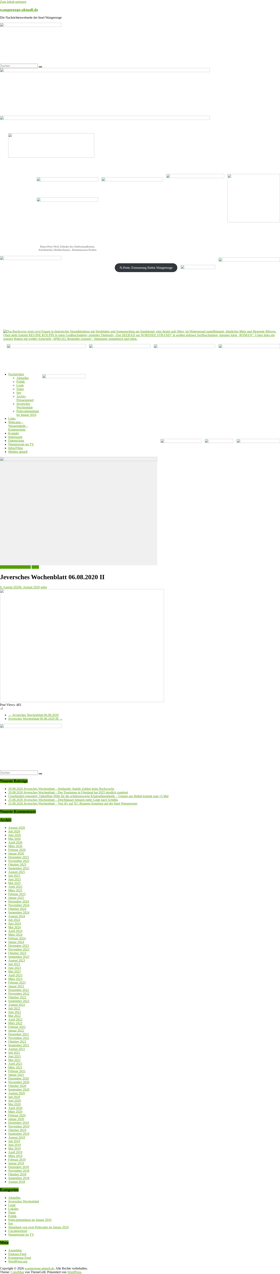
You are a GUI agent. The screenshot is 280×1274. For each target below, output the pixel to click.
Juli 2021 (14, 1052)
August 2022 (16, 1004)
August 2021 (16, 1049)
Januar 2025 (16, 897)
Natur (20, 389)
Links (12, 418)
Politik (20, 381)
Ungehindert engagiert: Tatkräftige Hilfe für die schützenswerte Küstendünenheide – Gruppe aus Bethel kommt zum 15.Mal (88, 796)
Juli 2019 (14, 1141)
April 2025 (15, 886)
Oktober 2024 (17, 909)
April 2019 (15, 1152)
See (18, 392)
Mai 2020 (14, 1104)
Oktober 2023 (17, 953)
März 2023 (15, 979)
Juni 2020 (14, 1100)
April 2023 (15, 975)
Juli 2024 (14, 920)
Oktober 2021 (17, 1041)
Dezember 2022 (18, 990)
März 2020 (15, 1111)
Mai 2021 (14, 1060)
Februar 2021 (17, 1071)
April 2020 (15, 1108)
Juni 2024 (14, 923)
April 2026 (15, 842)
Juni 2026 (14, 835)
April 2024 (15, 931)
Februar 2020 (17, 1115)
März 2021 (15, 1067)
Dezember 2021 (18, 1034)
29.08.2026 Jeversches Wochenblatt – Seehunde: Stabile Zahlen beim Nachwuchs (61, 788)
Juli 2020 (14, 1097)
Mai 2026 (14, 838)
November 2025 (18, 861)
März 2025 (15, 890)
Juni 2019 (14, 1145)
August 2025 (16, 872)
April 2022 (15, 1019)
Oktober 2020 (17, 1086)
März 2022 (15, 1023)
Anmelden (15, 1250)
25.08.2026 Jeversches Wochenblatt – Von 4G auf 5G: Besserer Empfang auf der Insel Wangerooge (72, 803)
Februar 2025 (17, 894)
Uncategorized (17, 1231)
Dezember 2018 (18, 1167)
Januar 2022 (16, 1030)
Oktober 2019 (17, 1130)
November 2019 (18, 1126)
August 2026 (16, 827)
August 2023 (16, 960)
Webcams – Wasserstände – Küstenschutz (18, 425)
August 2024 (16, 916)
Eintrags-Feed (17, 1254)
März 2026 (15, 846)
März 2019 (15, 1156)
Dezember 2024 (18, 901)
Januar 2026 (16, 853)
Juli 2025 (14, 875)
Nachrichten (16, 374)
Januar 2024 (16, 942)
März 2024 (15, 934)
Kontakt (13, 433)
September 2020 (18, 1089)
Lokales (13, 1208)
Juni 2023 (14, 968)
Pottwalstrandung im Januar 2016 (27, 413)
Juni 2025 (14, 879)
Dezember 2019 (18, 1122)
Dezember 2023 (18, 945)
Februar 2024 (17, 938)
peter (44, 587)
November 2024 (18, 905)
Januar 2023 (16, 986)
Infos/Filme (15, 448)
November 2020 (18, 1082)
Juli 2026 (14, 831)
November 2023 (18, 949)
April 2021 (15, 1063)
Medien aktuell (17, 451)
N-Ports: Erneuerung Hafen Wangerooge (146, 267)
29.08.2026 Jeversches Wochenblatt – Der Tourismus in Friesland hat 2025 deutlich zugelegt (68, 792)
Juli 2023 (14, 964)
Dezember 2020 (18, 1078)
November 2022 (18, 993)
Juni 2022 (14, 1012)
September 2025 (18, 868)
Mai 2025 (14, 883)
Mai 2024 (14, 927)
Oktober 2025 (17, 864)
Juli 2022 (14, 1008)
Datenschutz (16, 440)
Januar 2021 (16, 1074)
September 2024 (18, 912)
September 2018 (18, 1178)
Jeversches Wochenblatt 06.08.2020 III (35, 718)
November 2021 (18, 1038)
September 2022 (18, 1001)
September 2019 (18, 1133)
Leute (20, 385)
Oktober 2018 (17, 1174)
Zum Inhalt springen (13, 1)
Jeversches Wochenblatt (24, 405)
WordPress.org (17, 1261)
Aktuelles (22, 378)
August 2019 (16, 1137)
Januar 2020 (16, 1119)
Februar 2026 (17, 850)
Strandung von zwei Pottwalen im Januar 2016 (38, 1227)
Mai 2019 (14, 1148)
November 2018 (18, 1170)
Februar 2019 (17, 1159)
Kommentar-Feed (19, 1257)
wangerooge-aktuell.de (19, 10)
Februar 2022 (17, 1027)
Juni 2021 (14, 1056)
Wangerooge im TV (21, 444)
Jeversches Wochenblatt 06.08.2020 (33, 715)
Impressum (15, 437)
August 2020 (16, 1093)
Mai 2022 (14, 1015)
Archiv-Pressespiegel (25, 398)
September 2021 (18, 1045)
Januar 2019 (16, 1163)
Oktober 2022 (17, 997)
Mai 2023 (14, 971)
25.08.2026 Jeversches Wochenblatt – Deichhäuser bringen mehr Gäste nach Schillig (63, 800)
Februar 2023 (17, 982)
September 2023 (18, 956)
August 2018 (16, 1181)
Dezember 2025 (18, 857)
